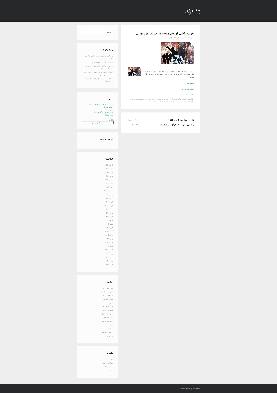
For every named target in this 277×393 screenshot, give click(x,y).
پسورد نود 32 (109, 109)
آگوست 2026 (109, 165)
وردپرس (111, 370)
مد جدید (182, 95)
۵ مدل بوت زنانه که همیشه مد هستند (101, 62)
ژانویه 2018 (110, 216)
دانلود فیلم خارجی (187, 89)
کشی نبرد (176, 101)
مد (165, 101)
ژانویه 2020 (110, 202)
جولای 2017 (109, 235)
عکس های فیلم (108, 317)
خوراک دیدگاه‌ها (108, 366)
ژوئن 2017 (110, 238)
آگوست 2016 (109, 250)
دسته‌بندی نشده (108, 310)
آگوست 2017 (109, 231)
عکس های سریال (108, 314)
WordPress (196, 388)
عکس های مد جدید (107, 321)
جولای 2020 (109, 198)
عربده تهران (150, 99)
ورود (112, 359)
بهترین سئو (110, 117)
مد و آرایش (110, 336)
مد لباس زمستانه (108, 332)
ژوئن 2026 (110, 172)
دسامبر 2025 (109, 179)
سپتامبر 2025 (109, 191)
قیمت (112, 325)
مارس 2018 (109, 209)
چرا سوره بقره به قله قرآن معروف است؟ (176, 124)
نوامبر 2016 (110, 246)
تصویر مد (110, 302)
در (156, 99)
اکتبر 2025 (110, 187)
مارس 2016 (109, 257)
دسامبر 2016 (109, 242)
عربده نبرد (134, 99)
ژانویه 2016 (110, 264)
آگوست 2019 (109, 205)
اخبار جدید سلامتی (107, 291)
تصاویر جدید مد (108, 299)
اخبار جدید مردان (108, 295)
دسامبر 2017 (109, 220)
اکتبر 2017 (110, 227)
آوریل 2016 (110, 253)
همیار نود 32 (109, 115)
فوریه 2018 (110, 213)
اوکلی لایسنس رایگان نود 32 (104, 112)
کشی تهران (183, 101)
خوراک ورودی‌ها (108, 363)
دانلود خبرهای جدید (107, 306)
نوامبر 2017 (110, 224)
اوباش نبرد (169, 99)
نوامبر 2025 (110, 183)
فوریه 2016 (110, 261)
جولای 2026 (109, 168)
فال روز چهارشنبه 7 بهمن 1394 (181, 120)
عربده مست (142, 99)
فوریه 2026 (110, 176)
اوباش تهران (177, 99)
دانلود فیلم (190, 83)
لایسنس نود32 (109, 107)
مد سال (156, 101)
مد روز (161, 101)
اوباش (184, 99)
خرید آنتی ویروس (97, 123)
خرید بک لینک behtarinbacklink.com (101, 104)
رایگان (111, 120)
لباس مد (169, 101)
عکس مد (191, 101)
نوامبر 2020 (110, 194)
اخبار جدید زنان (108, 288)
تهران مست (161, 99)
